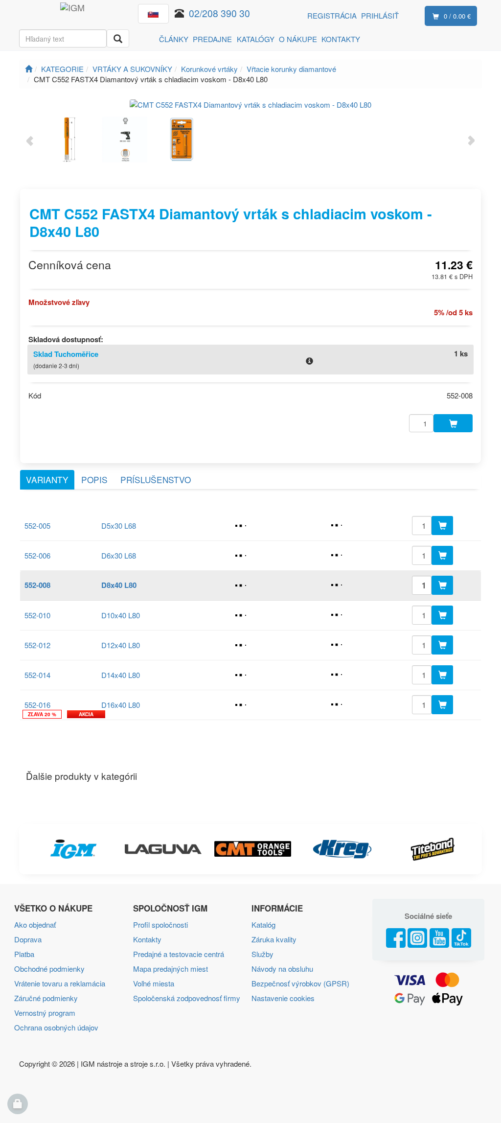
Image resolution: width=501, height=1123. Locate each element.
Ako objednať (35, 924)
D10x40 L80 (120, 615)
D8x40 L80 (119, 585)
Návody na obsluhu (282, 968)
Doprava (28, 939)
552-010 (37, 615)
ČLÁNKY (173, 39)
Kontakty (147, 939)
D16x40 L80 (120, 705)
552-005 (37, 525)
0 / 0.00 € (457, 16)
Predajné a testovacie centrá (178, 954)
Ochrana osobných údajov (56, 1027)
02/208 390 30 (219, 13)
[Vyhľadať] (118, 38)
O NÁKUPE (298, 39)
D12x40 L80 (120, 645)
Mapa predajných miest (170, 968)
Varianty (47, 479)
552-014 (37, 675)
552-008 (37, 585)
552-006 (37, 555)
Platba (24, 954)
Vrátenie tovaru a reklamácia (59, 983)
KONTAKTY (340, 39)
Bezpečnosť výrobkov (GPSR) (300, 983)
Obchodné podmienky (49, 968)
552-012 (37, 645)
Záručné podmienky (46, 998)
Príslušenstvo (155, 479)
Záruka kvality (273, 939)
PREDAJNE (212, 39)
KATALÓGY (255, 39)
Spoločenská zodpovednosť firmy (186, 998)
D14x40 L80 (120, 675)
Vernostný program (44, 1012)
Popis (94, 479)
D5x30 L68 (118, 525)
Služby (262, 954)
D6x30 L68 (118, 555)
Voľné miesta (153, 983)
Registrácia (332, 15)
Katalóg (263, 924)
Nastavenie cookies (283, 998)
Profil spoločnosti (160, 924)
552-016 (37, 705)
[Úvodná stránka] (28, 69)
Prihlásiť (380, 15)
